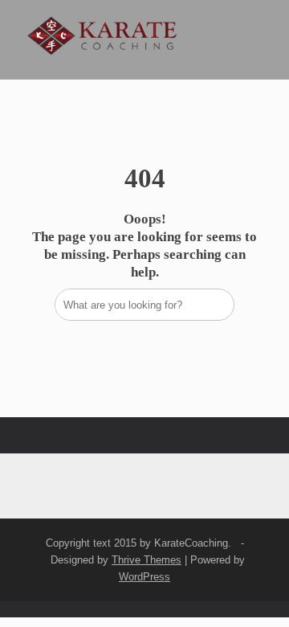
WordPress (144, 577)
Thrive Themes (146, 560)
